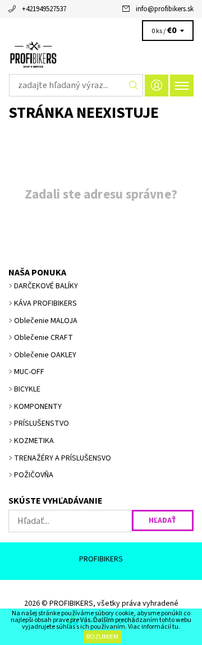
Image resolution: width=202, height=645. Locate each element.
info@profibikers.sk (165, 9)
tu (175, 627)
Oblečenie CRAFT (43, 337)
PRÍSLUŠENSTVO (41, 423)
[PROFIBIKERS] (101, 55)
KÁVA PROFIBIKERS (45, 303)
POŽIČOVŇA (33, 475)
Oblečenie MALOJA (45, 320)
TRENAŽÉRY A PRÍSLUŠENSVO (62, 458)
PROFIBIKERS (101, 559)
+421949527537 (44, 9)
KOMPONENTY (38, 406)
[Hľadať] (134, 85)
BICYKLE (27, 389)
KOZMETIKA (34, 440)
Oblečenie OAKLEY (45, 355)
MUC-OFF (29, 371)
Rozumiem (102, 637)
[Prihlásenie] (156, 85)
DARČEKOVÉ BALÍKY (46, 286)
